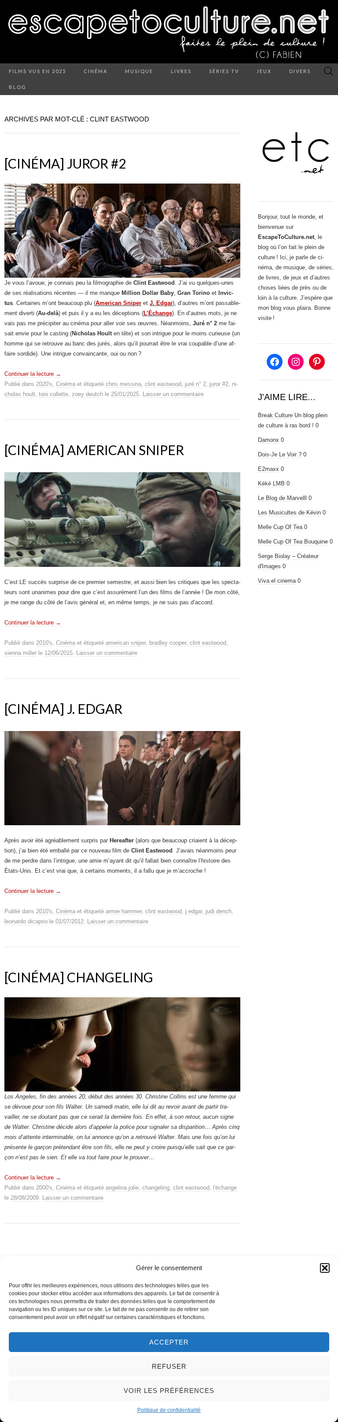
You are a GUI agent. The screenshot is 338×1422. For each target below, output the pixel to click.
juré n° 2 (195, 384)
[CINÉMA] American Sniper (94, 450)
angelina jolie (122, 1187)
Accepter (169, 1342)
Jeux (264, 71)
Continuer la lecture (32, 374)
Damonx (268, 440)
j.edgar (193, 911)
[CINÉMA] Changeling (78, 977)
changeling (155, 1187)
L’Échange (157, 313)
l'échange (225, 1187)
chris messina (123, 384)
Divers (300, 71)
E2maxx (268, 469)
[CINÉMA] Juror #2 (65, 163)
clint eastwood (163, 384)
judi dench (218, 911)
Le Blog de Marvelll (282, 498)
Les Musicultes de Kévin (289, 512)
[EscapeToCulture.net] (169, 31)
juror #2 (218, 384)
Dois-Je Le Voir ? (279, 454)
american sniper (126, 642)
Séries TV (224, 71)
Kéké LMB (271, 483)
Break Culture (275, 415)
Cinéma (95, 71)
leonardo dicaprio (26, 921)
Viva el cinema (277, 580)
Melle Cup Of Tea (280, 527)
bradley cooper (167, 642)
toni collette (53, 394)
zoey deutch (87, 394)
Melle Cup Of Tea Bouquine (293, 541)
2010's (44, 642)
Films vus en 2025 (37, 71)
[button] (324, 1268)
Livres (181, 71)
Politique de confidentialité (169, 1410)
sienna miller (20, 653)
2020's (44, 384)
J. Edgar (161, 303)
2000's (44, 1187)
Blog (17, 87)
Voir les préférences (169, 1390)
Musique (139, 71)
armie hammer (124, 911)
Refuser (169, 1366)
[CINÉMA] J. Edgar (63, 709)
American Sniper (118, 303)
